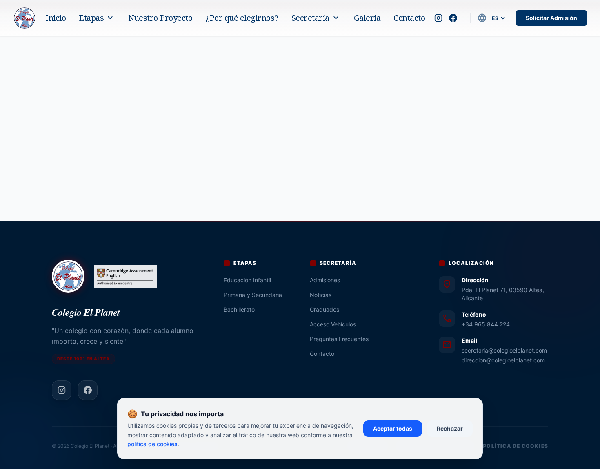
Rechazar (450, 428)
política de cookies (152, 443)
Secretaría (316, 18)
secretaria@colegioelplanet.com (504, 350)
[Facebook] (453, 18)
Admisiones (325, 280)
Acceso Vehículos (333, 324)
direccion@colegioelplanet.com (503, 360)
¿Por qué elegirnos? (241, 17)
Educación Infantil (247, 280)
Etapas (97, 18)
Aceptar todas (392, 428)
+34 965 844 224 (486, 324)
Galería (367, 17)
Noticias (320, 294)
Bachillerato (239, 309)
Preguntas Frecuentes (339, 338)
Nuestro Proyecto (160, 17)
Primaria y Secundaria (253, 294)
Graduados (324, 309)
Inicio (55, 17)
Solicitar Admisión (551, 17)
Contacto (409, 17)
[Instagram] (438, 18)
